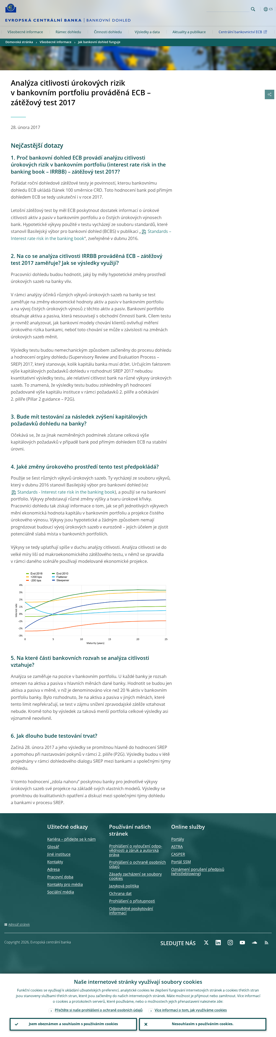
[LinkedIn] (218, 942)
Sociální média (60, 892)
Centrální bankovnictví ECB (240, 32)
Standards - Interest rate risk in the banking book (66, 492)
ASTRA (177, 847)
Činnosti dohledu (108, 32)
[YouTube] (242, 942)
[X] (206, 942)
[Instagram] (230, 942)
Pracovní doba (60, 877)
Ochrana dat (120, 894)
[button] (260, 9)
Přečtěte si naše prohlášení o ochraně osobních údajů (99, 1010)
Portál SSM (181, 862)
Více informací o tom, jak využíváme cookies (191, 1010)
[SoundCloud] (254, 942)
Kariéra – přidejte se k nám (71, 839)
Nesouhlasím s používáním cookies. (203, 1024)
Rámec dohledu (68, 32)
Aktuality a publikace (189, 32)
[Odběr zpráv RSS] (266, 942)
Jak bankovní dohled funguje (99, 42)
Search (253, 9)
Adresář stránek (19, 924)
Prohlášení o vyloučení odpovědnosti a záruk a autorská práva (135, 850)
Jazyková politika (124, 886)
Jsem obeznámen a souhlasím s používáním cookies (73, 1024)
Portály (177, 839)
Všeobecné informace (25, 32)
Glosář (53, 847)
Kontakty (55, 862)
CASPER (178, 855)
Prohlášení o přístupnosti (132, 901)
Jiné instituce (59, 855)
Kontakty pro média (65, 885)
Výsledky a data (147, 32)
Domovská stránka (19, 42)
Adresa (53, 870)
